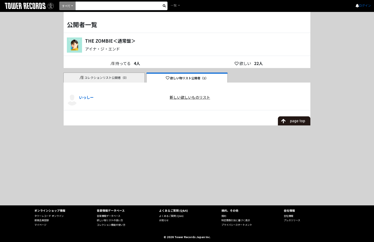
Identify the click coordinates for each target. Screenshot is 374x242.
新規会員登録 (41, 220)
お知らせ (164, 220)
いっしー (86, 97)
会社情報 (288, 216)
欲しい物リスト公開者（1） (189, 78)
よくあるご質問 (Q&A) (171, 216)
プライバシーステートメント (236, 224)
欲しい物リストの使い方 (110, 220)
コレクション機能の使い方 (111, 224)
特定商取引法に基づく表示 (235, 220)
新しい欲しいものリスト (190, 97)
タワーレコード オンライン (49, 216)
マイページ (40, 224)
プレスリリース (292, 220)
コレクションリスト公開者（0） (106, 77)
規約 (223, 216)
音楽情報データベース (108, 216)
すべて (66, 6)
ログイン (365, 5)
